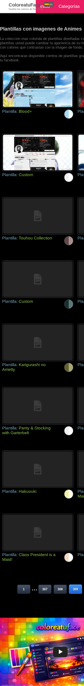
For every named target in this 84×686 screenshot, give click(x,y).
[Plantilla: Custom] (37, 152)
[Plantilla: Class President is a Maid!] (37, 532)
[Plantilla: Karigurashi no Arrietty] (37, 342)
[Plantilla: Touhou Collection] (37, 215)
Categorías (69, 6)
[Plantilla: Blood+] (37, 89)
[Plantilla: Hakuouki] (37, 469)
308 (60, 589)
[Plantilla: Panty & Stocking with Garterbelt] (37, 405)
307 (44, 589)
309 (75, 589)
